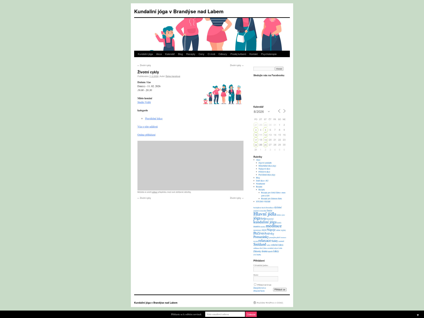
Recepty (190, 54)
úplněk (270, 251)
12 (265, 134)
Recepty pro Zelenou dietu (271, 198)
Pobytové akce (264, 171)
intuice (279, 215)
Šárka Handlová (173, 76)
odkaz (154, 191)
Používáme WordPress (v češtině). (270, 302)
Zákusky (257, 251)
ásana (264, 251)
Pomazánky (261, 236)
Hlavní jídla (264, 213)
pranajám (272, 237)
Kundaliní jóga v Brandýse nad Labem (179, 11)
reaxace (283, 237)
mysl (264, 229)
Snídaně (259, 244)
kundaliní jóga (265, 221)
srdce (269, 245)
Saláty (274, 241)
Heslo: (256, 274)
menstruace (257, 230)
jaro (283, 215)
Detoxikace (270, 207)
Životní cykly (144, 65)
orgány (283, 230)
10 (256, 134)
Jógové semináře (265, 162)
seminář (281, 241)
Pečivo (258, 233)
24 (256, 144)
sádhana (256, 248)
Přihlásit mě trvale (264, 284)
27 (256, 125)
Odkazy (222, 54)
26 (265, 144)
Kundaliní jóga (145, 54)
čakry (276, 251)
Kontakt (253, 54)
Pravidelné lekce (153, 118)
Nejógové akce (264, 168)
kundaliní (270, 219)
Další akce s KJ (262, 180)
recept (255, 241)
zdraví (276, 248)
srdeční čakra (277, 244)
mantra (256, 226)
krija (263, 218)
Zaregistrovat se (259, 287)
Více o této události (147, 126)
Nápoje (271, 230)
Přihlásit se (279, 289)
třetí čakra (263, 248)
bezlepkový (257, 207)
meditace (274, 225)
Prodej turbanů (238, 54)
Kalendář (170, 54)
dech (263, 207)
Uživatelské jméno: (260, 265)
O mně (211, 54)
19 (265, 139)
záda (280, 248)
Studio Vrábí (144, 102)
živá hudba (257, 254)
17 (256, 139)
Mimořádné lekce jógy (267, 165)
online (278, 230)
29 (265, 125)
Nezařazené (260, 183)
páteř (278, 237)
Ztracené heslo (259, 290)
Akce (159, 54)
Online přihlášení (146, 134)
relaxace (264, 240)
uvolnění (270, 248)
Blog (180, 54)
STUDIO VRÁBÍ (263, 201)
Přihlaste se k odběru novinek (186, 314)
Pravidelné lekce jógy (267, 174)
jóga (257, 218)
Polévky (269, 233)
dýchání (278, 207)
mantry (262, 226)
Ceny (201, 54)
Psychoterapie (269, 54)
